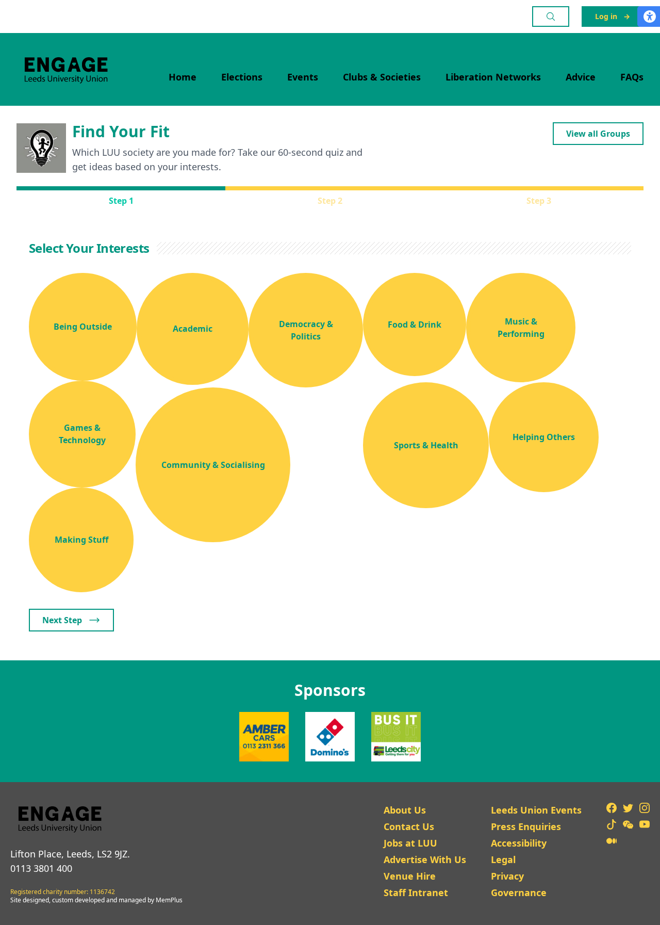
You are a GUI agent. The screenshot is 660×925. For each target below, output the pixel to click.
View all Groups (598, 133)
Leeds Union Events (536, 810)
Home (182, 77)
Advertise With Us (425, 859)
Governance (519, 892)
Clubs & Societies (382, 77)
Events (302, 77)
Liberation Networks (493, 77)
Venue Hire (410, 876)
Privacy (507, 876)
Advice (581, 77)
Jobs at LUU (410, 843)
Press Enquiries (526, 826)
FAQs (632, 77)
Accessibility (519, 843)
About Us (405, 810)
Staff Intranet (416, 892)
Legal (503, 859)
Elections (241, 77)
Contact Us (409, 826)
